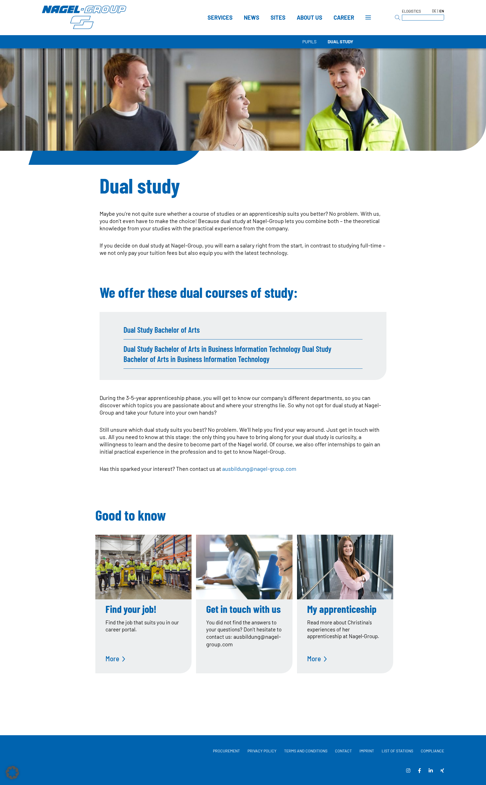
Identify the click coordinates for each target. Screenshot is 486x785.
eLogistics (411, 11)
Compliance (432, 750)
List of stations (397, 750)
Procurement (226, 750)
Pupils (309, 41)
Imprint (366, 750)
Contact (343, 750)
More (112, 658)
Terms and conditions (305, 750)
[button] (12, 772)
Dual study (340, 41)
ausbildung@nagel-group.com (259, 468)
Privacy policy (262, 750)
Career (344, 17)
